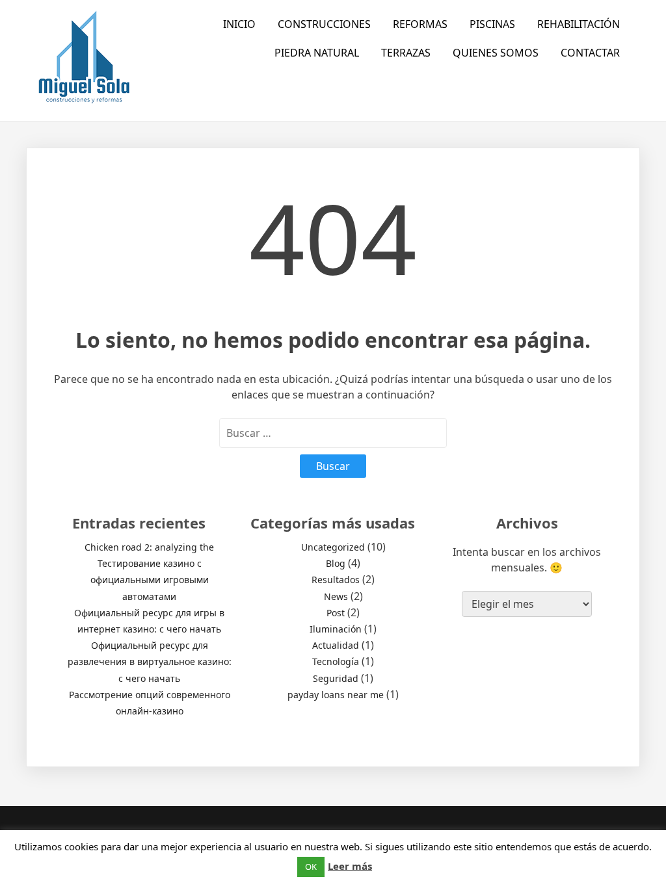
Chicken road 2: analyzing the (149, 547)
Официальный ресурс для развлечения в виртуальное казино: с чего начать (150, 661)
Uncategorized (333, 547)
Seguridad (335, 678)
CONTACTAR (590, 53)
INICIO (239, 24)
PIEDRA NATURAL (316, 53)
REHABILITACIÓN (578, 24)
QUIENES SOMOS (496, 53)
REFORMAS (420, 24)
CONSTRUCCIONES (324, 24)
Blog (335, 563)
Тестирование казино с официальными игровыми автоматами (149, 579)
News (336, 596)
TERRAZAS (406, 53)
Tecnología (335, 661)
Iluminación (336, 629)
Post (335, 613)
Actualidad (335, 645)
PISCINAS (492, 24)
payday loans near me (335, 694)
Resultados (336, 579)
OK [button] (311, 866)
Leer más (350, 865)
